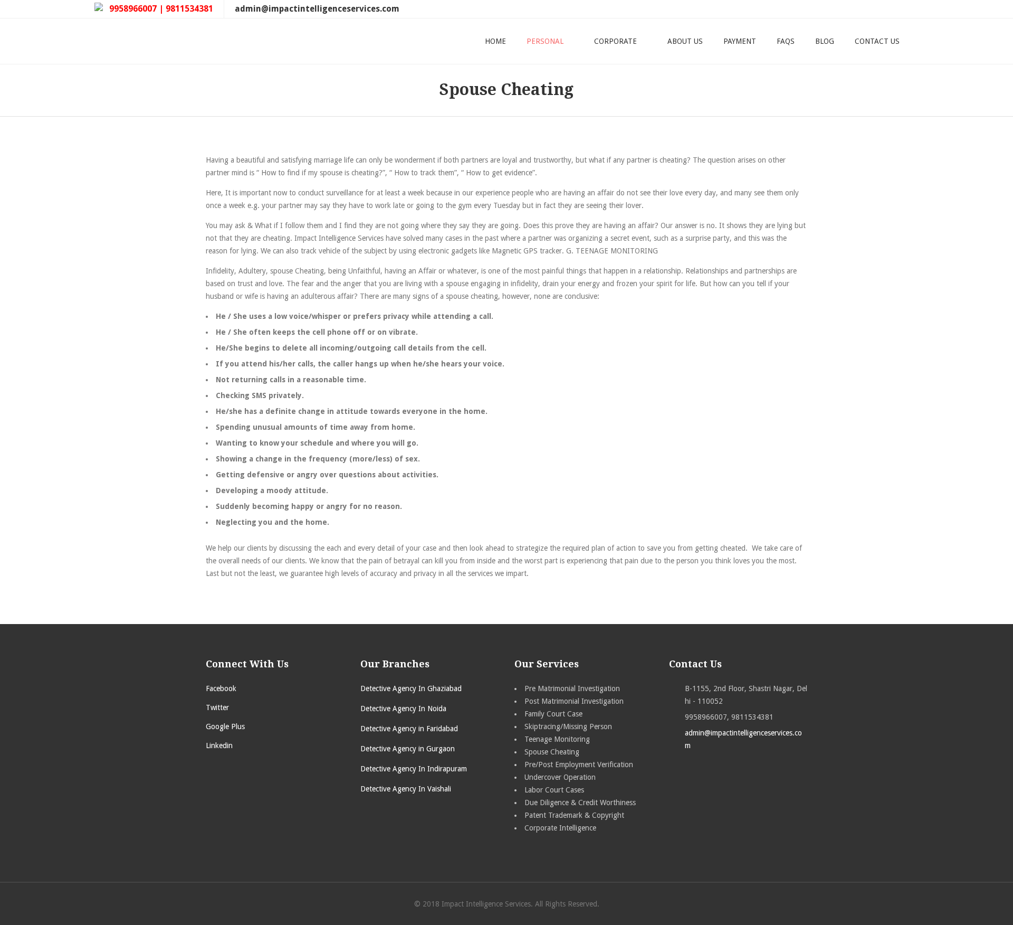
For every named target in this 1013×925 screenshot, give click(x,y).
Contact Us (877, 41)
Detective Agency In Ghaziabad (411, 688)
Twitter (217, 707)
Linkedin (219, 745)
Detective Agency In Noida (403, 708)
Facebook (221, 688)
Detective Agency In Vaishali (405, 789)
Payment (739, 41)
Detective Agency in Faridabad (409, 728)
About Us (685, 41)
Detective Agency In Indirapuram (413, 768)
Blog (824, 41)
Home (495, 41)
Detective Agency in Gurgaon (407, 748)
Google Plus (225, 726)
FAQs (786, 41)
